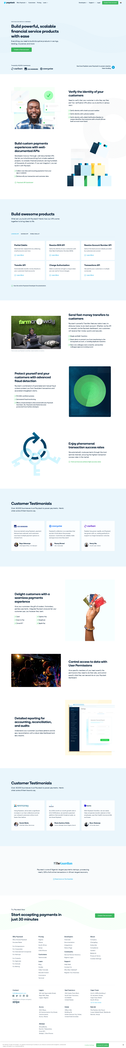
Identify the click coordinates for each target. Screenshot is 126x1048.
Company (93, 939)
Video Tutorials (43, 970)
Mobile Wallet (35, 233)
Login (98, 2)
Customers (31, 2)
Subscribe (93, 945)
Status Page (68, 948)
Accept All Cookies (102, 1045)
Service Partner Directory (72, 954)
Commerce (42, 975)
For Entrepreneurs (18, 946)
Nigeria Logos (68, 957)
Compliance (94, 948)
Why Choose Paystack (20, 939)
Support (91, 2)
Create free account (110, 2)
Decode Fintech (43, 972)
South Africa (42, 945)
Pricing (39, 2)
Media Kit (93, 953)
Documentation (69, 942)
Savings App (24, 233)
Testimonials (42, 957)
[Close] (123, 1045)
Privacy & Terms (95, 956)
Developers (82, 2)
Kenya (40, 948)
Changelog (93, 942)
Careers (92, 950)
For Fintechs (17, 958)
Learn (45, 2)
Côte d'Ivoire (42, 950)
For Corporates (17, 949)
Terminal (41, 978)
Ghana (40, 942)
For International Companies (22, 951)
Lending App (15, 233)
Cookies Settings (95, 958)
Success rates (17, 942)
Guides (40, 967)
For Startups (17, 954)
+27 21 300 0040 (95, 1002)
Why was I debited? (70, 970)
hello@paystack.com (19, 993)
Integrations (68, 945)
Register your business (71, 972)
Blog (39, 964)
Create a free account (21, 49)
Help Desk (67, 964)
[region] (63, 1045)
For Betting (16, 966)
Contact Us (68, 967)
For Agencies (17, 961)
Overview (67, 939)
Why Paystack (21, 2)
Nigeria (40, 939)
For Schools (16, 964)
